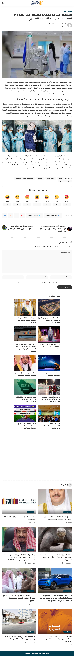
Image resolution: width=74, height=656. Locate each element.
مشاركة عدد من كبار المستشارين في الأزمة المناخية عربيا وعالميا (49, 426)
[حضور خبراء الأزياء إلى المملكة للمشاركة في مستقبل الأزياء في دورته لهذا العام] (49, 334)
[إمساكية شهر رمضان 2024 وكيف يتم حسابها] (49, 363)
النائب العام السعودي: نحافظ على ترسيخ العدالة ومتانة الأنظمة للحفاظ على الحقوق (19, 598)
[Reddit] (10, 215)
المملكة (40, 178)
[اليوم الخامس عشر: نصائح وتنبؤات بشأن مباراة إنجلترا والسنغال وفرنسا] (25, 413)
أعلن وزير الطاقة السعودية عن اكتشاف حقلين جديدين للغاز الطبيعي (26, 320)
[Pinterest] (22, 215)
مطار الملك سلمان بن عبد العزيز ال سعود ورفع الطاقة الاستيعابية (49, 320)
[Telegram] (4, 215)
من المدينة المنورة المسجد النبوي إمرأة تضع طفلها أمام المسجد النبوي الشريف (50, 400)
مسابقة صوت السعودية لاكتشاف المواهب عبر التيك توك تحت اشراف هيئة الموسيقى (56, 639)
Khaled (51, 24)
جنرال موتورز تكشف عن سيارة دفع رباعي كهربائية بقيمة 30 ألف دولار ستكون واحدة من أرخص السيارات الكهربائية (56, 598)
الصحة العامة (50, 178)
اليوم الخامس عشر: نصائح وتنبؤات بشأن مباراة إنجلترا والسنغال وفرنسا (27, 426)
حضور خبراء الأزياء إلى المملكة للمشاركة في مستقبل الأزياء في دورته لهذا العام (49, 347)
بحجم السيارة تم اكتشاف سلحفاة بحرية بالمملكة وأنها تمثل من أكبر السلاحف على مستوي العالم (55, 557)
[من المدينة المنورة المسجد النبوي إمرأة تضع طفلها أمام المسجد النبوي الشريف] (49, 387)
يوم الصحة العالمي (64, 181)
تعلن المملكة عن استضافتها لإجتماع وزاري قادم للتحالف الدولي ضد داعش (26, 400)
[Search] (3, 3)
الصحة (60, 178)
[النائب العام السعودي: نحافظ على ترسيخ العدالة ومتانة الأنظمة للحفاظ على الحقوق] (19, 580)
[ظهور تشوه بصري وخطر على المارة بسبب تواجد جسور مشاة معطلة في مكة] (19, 621)
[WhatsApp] (16, 215)
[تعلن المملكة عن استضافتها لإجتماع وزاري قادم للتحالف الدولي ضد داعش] (25, 387)
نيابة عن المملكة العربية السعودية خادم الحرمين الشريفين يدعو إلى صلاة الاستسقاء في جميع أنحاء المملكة (20, 557)
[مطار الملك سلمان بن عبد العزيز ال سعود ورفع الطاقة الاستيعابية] (49, 307)
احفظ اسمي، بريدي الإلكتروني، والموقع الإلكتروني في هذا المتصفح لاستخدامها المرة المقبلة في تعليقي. (41, 282)
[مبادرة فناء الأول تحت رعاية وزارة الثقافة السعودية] (19, 501)
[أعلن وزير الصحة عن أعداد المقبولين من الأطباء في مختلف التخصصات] (55, 501)
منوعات (68, 11)
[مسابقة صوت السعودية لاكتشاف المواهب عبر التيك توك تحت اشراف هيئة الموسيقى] (55, 621)
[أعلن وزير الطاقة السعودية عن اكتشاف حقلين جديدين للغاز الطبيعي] (25, 307)
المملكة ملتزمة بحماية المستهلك (24, 178)
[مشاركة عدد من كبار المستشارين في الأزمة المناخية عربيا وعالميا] (49, 413)
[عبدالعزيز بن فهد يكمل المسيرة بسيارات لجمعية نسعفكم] (25, 363)
